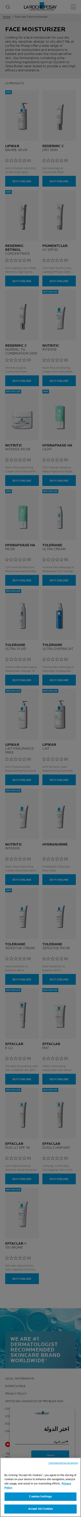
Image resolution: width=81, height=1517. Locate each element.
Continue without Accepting (63, 1463)
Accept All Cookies (40, 1509)
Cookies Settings (40, 1496)
